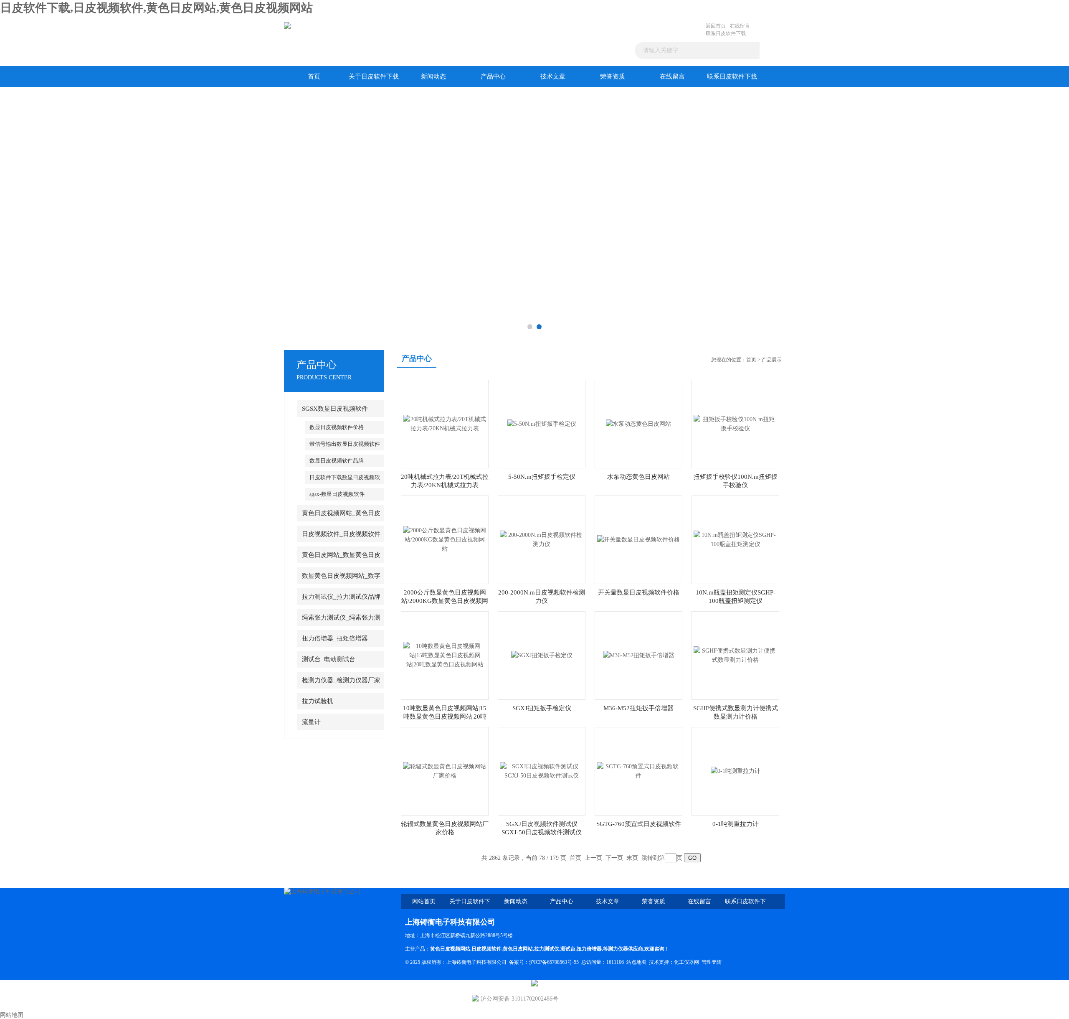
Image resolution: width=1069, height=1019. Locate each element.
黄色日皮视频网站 (450, 949)
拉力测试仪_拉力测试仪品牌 (341, 596)
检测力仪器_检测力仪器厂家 (341, 680)
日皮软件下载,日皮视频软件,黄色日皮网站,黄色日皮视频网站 (156, 7)
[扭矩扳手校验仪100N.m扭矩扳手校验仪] (735, 423)
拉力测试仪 (546, 949)
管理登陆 (712, 962)
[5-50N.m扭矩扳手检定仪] (541, 423)
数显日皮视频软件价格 (336, 427)
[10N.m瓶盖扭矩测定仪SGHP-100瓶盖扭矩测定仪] (735, 539)
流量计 (311, 722)
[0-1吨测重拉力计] (735, 770)
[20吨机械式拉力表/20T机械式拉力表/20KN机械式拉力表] (444, 423)
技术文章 (552, 76)
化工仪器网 (686, 962)
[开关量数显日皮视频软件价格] (638, 539)
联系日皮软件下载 (726, 33)
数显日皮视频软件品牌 (336, 460)
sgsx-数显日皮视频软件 (337, 494)
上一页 (593, 858)
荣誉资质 (612, 76)
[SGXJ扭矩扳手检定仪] (541, 655)
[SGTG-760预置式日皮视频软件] (638, 770)
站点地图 (636, 962)
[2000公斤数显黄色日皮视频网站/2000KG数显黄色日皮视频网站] (444, 539)
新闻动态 (433, 76)
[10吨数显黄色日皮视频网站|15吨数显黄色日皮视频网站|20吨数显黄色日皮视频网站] (444, 655)
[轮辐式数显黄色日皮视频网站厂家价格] (444, 770)
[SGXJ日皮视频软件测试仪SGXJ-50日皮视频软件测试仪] (541, 770)
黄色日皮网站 (518, 949)
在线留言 (740, 26)
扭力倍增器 (589, 949)
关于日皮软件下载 (374, 76)
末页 (632, 858)
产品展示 (772, 360)
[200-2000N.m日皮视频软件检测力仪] (541, 539)
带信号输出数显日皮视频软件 (344, 444)
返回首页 (716, 26)
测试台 (567, 949)
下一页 (614, 858)
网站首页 (424, 901)
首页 (314, 76)
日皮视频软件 (486, 949)
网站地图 (11, 1015)
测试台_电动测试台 (328, 659)
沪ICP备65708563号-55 (554, 962)
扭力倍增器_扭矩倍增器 (335, 638)
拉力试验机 (317, 701)
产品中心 (493, 76)
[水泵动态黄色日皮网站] (638, 423)
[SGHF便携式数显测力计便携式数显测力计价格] (735, 655)
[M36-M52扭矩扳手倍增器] (638, 655)
